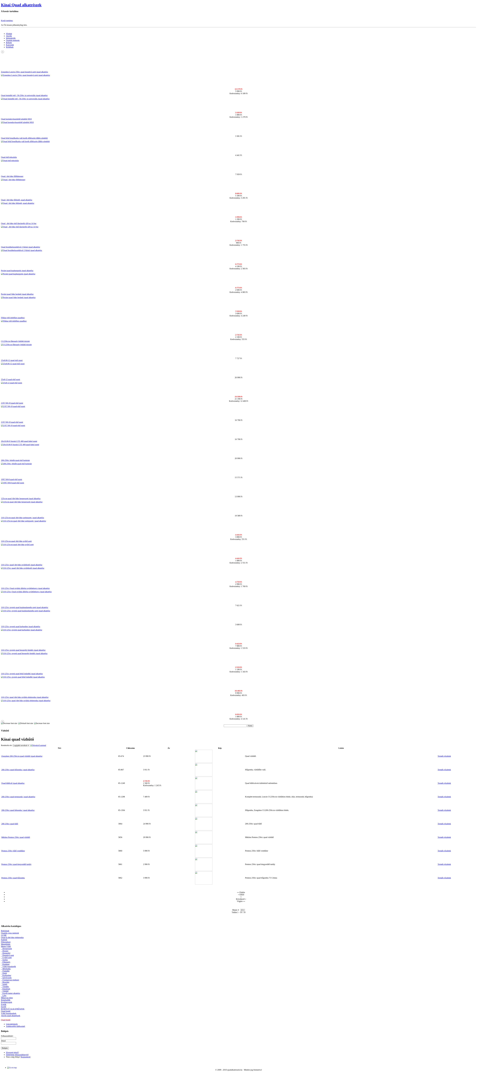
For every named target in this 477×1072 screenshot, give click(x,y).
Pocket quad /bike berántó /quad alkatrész (17, 294)
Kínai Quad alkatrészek (21, 5)
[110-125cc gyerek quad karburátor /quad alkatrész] (21, 630)
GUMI (3, 935)
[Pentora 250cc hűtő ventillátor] (203, 857)
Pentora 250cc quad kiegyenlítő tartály (16, 864)
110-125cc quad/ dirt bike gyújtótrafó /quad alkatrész (21, 565)
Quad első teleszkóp (9, 157)
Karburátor (6, 975)
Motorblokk (5, 944)
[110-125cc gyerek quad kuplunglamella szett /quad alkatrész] (25, 611)
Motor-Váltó (6, 946)
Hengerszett (6, 949)
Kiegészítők (5, 1000)
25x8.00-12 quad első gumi (11, 360)
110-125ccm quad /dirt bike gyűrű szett (16, 541)
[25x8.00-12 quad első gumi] (12, 364)
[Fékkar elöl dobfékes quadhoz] (14, 321)
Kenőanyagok (6, 1002)
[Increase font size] (42, 723)
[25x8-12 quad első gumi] (11, 383)
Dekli (4, 973)
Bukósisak (5, 931)
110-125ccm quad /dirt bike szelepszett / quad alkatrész (22, 518)
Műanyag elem (7, 998)
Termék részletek (444, 756)
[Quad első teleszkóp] (10, 161)
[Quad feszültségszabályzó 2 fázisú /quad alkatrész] (21, 250)
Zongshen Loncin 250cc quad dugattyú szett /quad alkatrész (24, 72)
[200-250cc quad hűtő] (203, 830)
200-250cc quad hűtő (9, 824)
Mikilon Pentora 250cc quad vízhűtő (15, 837)
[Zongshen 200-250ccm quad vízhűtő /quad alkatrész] (203, 762)
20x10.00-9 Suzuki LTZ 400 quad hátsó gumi (19, 441)
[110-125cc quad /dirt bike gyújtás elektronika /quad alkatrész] (25, 701)
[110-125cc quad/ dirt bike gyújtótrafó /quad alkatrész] (22, 568)
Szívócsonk (6, 978)
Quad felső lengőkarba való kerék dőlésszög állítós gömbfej (24, 138)
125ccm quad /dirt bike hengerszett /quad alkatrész (20, 498)
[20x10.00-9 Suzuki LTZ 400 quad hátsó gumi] (20, 445)
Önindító (5, 971)
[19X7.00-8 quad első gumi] (12, 483)
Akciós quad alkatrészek (10, 1016)
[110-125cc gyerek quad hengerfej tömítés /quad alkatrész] (24, 653)
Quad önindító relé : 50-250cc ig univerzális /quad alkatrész (24, 95)
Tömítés (5, 987)
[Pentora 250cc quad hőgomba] (203, 884)
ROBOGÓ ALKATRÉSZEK (12, 1009)
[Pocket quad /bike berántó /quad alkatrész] (18, 297)
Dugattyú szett (7, 955)
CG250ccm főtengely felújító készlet (15, 341)
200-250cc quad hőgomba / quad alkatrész (18, 770)
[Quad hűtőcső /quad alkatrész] (203, 789)
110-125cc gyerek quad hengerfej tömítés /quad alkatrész (23, 650)
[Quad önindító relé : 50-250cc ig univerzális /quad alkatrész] (25, 99)
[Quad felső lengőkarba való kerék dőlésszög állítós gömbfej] (25, 141)
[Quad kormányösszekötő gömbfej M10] (17, 122)
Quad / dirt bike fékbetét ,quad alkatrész (16, 200)
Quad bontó (5, 1011)
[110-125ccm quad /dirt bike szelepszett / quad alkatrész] (23, 521)
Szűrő (4, 984)
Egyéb (3, 1007)
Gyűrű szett (6, 958)
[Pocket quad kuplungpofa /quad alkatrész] (18, 274)
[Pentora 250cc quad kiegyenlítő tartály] (203, 870)
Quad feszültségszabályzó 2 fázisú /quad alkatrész (20, 247)
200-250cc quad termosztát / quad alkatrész (18, 797)
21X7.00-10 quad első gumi (12, 403)
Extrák (3, 1004)
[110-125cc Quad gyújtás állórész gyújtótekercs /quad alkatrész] (26, 592)
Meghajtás (6, 969)
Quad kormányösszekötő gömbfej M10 (16, 119)
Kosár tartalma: (7, 20)
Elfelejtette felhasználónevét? (17, 1055)
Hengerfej (5, 953)
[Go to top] (12, 1068)
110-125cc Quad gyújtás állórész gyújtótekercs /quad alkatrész (25, 588)
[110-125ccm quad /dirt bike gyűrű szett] (17, 545)
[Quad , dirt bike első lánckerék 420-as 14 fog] (19, 227)
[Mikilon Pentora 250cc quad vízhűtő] (203, 843)
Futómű (4, 940)
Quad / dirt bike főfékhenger (12, 176)
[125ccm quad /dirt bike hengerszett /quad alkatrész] (21, 502)
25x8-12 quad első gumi (10, 379)
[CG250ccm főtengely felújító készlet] (16, 345)
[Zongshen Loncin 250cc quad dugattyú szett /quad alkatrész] (25, 75)
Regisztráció (25, 1057)
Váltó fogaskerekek (8, 1013)
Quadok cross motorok (10, 933)
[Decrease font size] (9, 723)
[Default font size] (25, 723)
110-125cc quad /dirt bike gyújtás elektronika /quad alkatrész (24, 697)
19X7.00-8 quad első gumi (11, 479)
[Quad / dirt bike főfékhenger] (13, 180)
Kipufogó (5, 989)
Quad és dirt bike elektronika (12, 937)
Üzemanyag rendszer (10, 980)
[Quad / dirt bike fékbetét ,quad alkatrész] (17, 203)
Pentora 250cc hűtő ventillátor (13, 851)
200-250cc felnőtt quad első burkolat (15, 460)
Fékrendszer (6, 942)
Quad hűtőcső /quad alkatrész (12, 783)
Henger (4, 951)
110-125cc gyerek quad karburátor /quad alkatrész (20, 626)
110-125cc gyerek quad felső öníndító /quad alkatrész (22, 674)
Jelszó (3, 1041)
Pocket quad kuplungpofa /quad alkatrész (17, 271)
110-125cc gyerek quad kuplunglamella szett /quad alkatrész (24, 607)
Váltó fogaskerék (8, 966)
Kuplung (5, 964)
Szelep (4, 960)
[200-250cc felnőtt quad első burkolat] (16, 464)
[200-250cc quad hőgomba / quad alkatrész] (203, 776)
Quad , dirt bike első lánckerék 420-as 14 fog (18, 223)
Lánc (3, 995)
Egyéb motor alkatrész (10, 993)
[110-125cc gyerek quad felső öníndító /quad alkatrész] (23, 677)
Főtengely (5, 962)
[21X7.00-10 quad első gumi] (13, 406)
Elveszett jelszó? (12, 1052)
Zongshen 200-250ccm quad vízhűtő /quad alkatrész (21, 756)
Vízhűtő (4, 991)
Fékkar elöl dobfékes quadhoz (13, 318)
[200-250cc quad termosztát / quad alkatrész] (203, 803)
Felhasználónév (7, 1036)
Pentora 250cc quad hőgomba (13, 878)
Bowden (5, 982)
